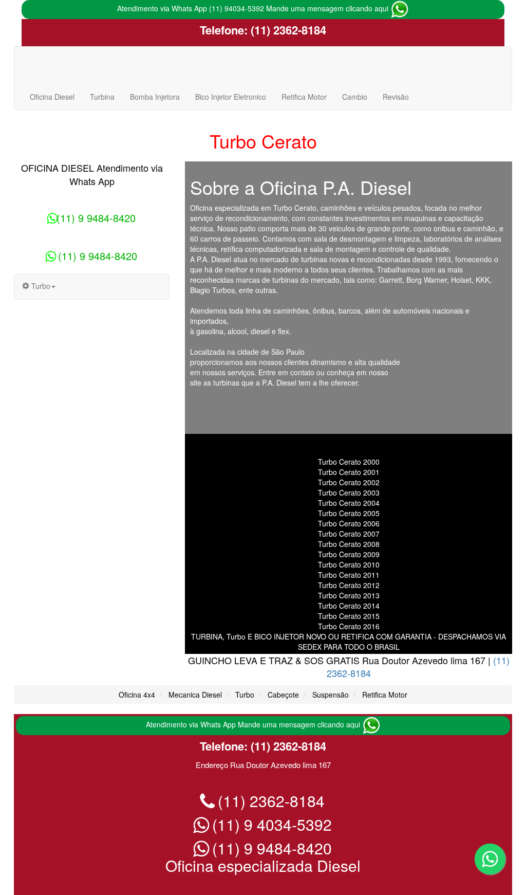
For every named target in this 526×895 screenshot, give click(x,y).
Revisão (396, 97)
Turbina (102, 97)
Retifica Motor (304, 97)
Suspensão (330, 694)
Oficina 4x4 (137, 694)
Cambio (354, 97)
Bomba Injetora (155, 97)
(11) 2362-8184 (287, 30)
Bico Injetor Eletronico (230, 97)
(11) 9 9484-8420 (96, 217)
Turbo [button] (39, 286)
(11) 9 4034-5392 (270, 824)
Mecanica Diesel (195, 694)
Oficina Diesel (52, 97)
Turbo (244, 694)
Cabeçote (283, 694)
